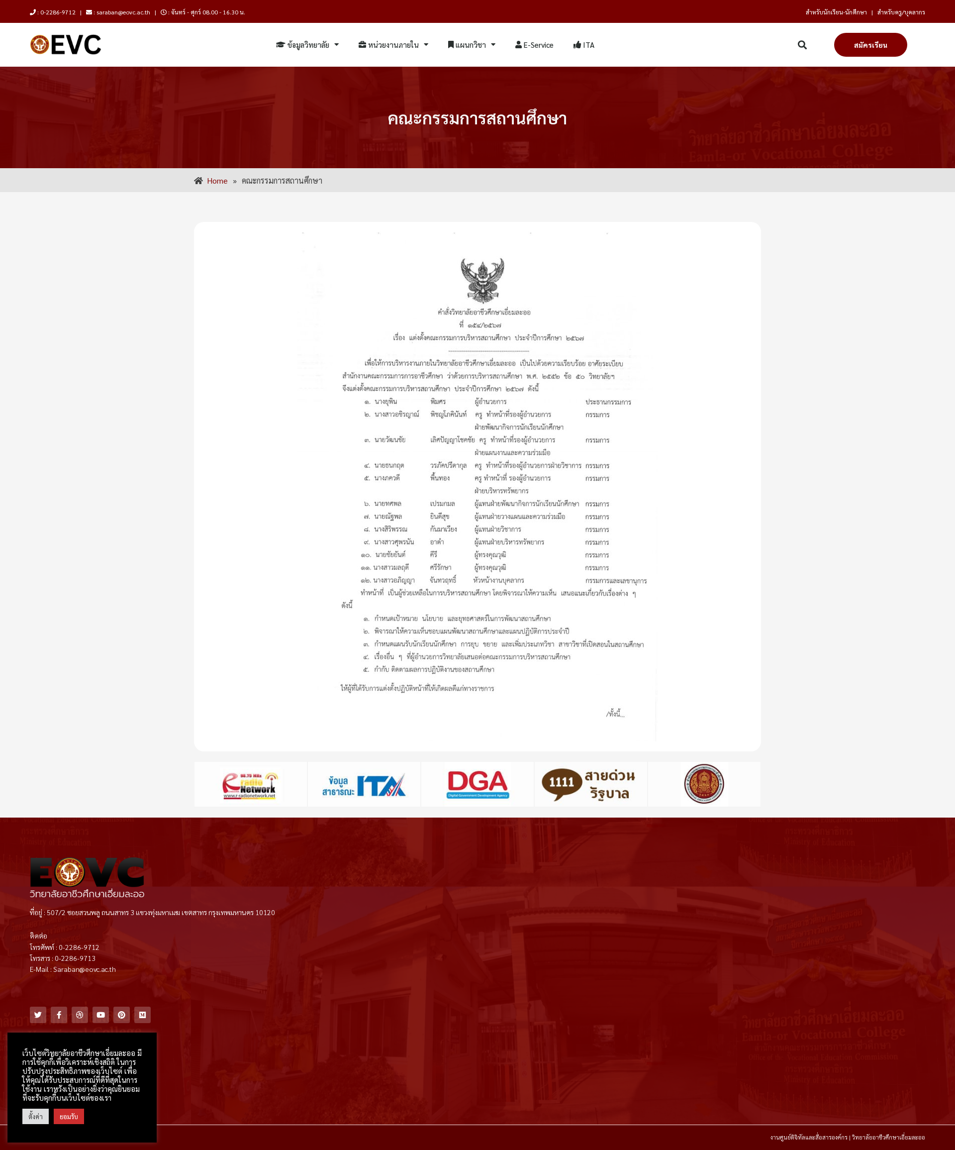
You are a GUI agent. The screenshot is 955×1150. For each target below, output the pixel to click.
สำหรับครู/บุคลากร (901, 12)
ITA (587, 44)
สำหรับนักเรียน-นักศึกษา (836, 12)
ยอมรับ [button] (69, 1116)
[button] (802, 45)
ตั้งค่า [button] (35, 1116)
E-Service (538, 44)
